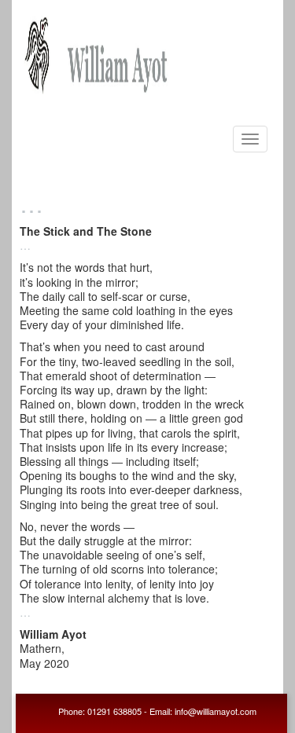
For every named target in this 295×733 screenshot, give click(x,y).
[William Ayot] (98, 50)
